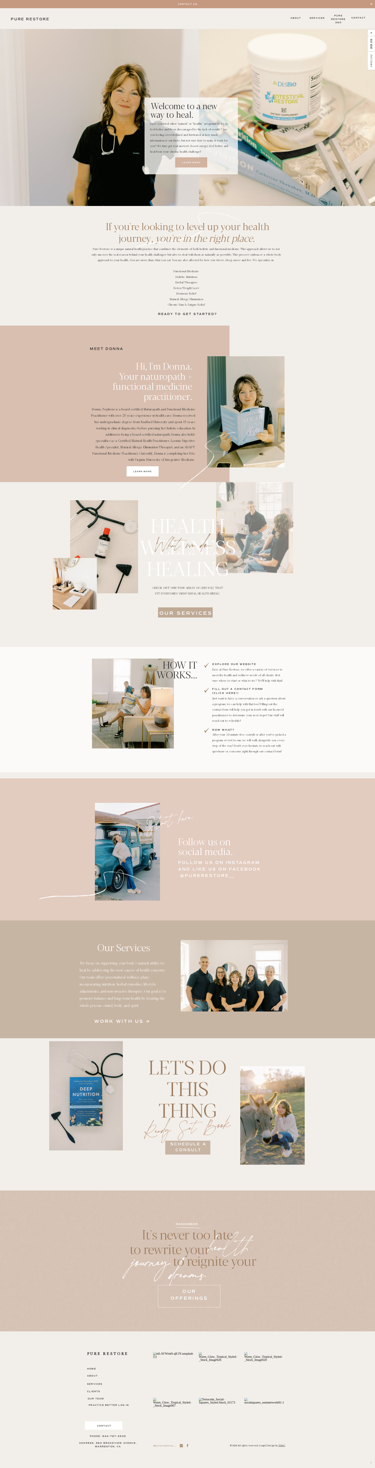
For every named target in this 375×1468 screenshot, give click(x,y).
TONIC (281, 1445)
